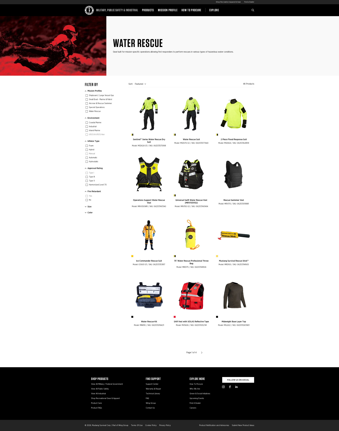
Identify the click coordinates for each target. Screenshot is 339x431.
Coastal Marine (94, 123)
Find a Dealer (249, 2)
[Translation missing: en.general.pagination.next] (201, 352)
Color (90, 212)
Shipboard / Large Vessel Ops (101, 95)
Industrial (92, 127)
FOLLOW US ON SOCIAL (238, 380)
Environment (93, 118)
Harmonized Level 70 (97, 185)
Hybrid (91, 150)
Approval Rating (95, 168)
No (89, 200)
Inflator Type (93, 141)
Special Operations (96, 107)
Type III (91, 177)
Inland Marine (94, 130)
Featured (139, 84)
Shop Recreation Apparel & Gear (228, 2)
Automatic (92, 158)
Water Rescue (94, 111)
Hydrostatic (93, 162)
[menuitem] (148, 10)
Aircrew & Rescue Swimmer (100, 103)
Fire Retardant (94, 191)
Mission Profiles (95, 91)
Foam (90, 146)
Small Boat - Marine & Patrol (100, 99)
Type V (91, 181)
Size (89, 206)
